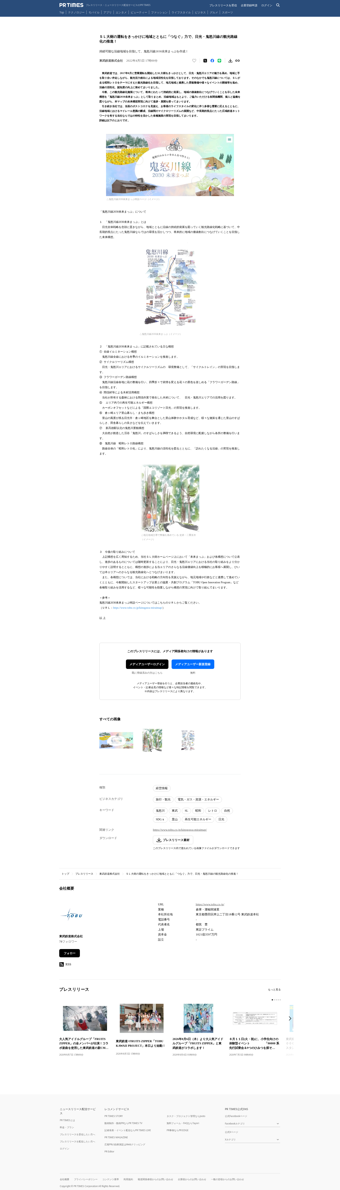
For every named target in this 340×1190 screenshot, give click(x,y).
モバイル (94, 12)
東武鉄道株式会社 (109, 873)
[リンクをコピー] (237, 60)
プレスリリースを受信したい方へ (77, 1134)
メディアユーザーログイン (147, 664)
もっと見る (274, 989)
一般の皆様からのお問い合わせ (227, 1179)
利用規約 (128, 1179)
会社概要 (64, 1179)
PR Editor (109, 1151)
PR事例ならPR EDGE (177, 1130)
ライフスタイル (181, 12)
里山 (175, 819)
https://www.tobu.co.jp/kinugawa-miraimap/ (137, 607)
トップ (65, 873)
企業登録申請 (249, 5)
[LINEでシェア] (219, 60)
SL (186, 810)
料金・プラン (67, 1127)
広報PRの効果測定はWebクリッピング (124, 1144)
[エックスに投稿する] (205, 60)
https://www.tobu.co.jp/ (210, 904)
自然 (227, 810)
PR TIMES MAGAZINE (116, 1137)
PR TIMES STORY (113, 1116)
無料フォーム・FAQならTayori (183, 1123)
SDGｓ (160, 819)
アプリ (107, 12)
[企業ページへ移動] (71, 915)
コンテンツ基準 (110, 1179)
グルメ (214, 12)
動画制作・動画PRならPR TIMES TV (123, 1123)
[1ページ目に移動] (272, 999)
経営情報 (162, 788)
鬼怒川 (160, 810)
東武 (175, 810)
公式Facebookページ (236, 1116)
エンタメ (121, 12)
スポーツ (227, 12)
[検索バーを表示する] (278, 5)
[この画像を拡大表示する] (116, 740)
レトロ (212, 810)
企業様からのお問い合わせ (192, 1179)
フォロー (70, 953)
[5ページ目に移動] (280, 999)
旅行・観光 (163, 799)
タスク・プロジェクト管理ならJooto (186, 1116)
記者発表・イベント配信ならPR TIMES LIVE (127, 1130)
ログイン (266, 5)
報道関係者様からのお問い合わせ (155, 1179)
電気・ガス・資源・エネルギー (198, 799)
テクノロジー (76, 12)
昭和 (198, 810)
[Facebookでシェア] (212, 60)
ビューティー (139, 12)
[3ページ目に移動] (276, 999)
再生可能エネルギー (198, 819)
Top (61, 12)
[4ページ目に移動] (278, 999)
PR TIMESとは (67, 1120)
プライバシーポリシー (86, 1179)
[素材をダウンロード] (230, 60)
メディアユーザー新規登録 (193, 664)
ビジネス (200, 12)
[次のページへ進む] (291, 1019)
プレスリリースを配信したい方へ (77, 1141)
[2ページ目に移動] (274, 999)
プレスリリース (84, 873)
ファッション (159, 12)
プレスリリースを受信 (223, 5)
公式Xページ (231, 1132)
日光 (221, 819)
